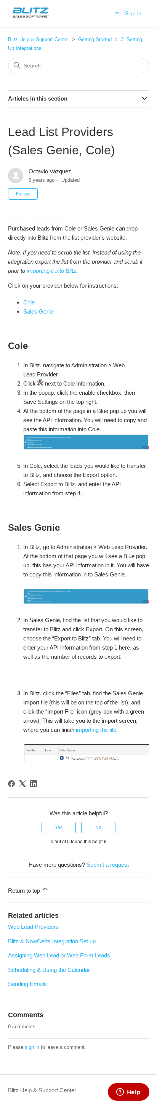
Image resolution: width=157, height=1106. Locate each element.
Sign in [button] (133, 13)
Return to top (25, 890)
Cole (29, 302)
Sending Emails (27, 984)
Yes (58, 827)
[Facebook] (11, 783)
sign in (32, 1047)
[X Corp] (22, 783)
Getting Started (95, 39)
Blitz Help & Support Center (38, 39)
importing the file (96, 730)
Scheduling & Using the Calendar (49, 970)
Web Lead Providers (33, 927)
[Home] (30, 17)
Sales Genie (38, 311)
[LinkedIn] (33, 783)
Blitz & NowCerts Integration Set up (52, 941)
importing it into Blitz (51, 270)
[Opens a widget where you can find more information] (128, 1092)
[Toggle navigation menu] (117, 13)
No (98, 827)
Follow (23, 194)
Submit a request (108, 864)
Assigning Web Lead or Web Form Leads (59, 955)
